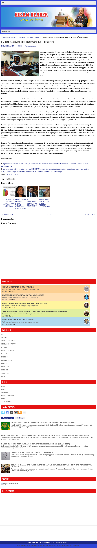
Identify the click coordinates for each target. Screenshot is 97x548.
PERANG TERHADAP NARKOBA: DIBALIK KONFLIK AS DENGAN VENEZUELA (24, 303)
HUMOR (4, 347)
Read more (12, 291)
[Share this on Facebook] (7, 175)
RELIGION (30, 37)
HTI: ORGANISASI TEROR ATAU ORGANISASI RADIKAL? (32, 203)
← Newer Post (7, 214)
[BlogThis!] (9, 179)
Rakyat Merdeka (7, 395)
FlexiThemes (26, 545)
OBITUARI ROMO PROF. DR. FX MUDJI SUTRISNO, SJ (18, 287)
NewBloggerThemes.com (50, 545)
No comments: (30, 46)
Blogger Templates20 (74, 545)
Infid (3, 398)
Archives (20, 418)
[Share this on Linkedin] (18, 175)
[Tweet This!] (9, 175)
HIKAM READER (47, 542)
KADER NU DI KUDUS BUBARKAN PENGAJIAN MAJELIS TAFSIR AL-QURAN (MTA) (35, 444)
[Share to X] (11, 179)
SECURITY (39, 37)
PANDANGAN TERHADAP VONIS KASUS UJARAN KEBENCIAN (8, 203)
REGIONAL (5, 363)
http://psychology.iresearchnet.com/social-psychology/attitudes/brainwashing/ (32, 171)
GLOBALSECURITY (8, 344)
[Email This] (7, 179)
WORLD (4, 376)
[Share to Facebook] (13, 179)
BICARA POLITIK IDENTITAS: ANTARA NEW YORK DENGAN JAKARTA (23, 295)
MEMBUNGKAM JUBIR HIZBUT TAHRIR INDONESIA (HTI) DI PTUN (20, 204)
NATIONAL (12, 37)
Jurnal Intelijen (6, 401)
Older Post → (90, 214)
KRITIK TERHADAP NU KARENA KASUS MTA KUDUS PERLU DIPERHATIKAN (43, 423)
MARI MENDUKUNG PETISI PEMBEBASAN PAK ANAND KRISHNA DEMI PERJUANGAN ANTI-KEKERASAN (45, 435)
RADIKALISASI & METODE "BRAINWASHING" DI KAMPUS (27, 42)
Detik (3, 387)
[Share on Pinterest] (15, 175)
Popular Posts (8, 418)
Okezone (4, 393)
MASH (66, 542)
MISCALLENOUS (7, 350)
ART (2, 334)
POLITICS (21, 37)
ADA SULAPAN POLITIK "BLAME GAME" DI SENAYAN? (18, 320)
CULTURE (5, 337)
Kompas (4, 390)
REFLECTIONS (6, 360)
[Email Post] (2, 179)
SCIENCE (4, 370)
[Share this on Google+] (12, 175)
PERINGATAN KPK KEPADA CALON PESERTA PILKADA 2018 (44, 203)
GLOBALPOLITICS (8, 341)
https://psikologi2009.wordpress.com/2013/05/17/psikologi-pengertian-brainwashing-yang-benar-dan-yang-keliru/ (46, 169)
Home (4, 37)
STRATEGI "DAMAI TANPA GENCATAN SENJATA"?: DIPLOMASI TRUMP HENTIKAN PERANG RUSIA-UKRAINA (34, 311)
